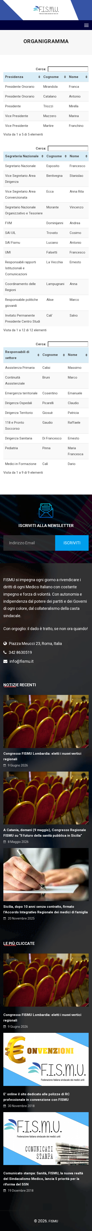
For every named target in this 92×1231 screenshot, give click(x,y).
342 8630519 (20, 652)
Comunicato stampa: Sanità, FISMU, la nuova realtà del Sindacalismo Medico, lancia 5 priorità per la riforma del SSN (43, 1178)
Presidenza (14, 77)
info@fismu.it (21, 661)
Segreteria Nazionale (22, 156)
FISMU (53, 1221)
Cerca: (41, 69)
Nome (73, 77)
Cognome (51, 77)
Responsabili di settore (17, 355)
